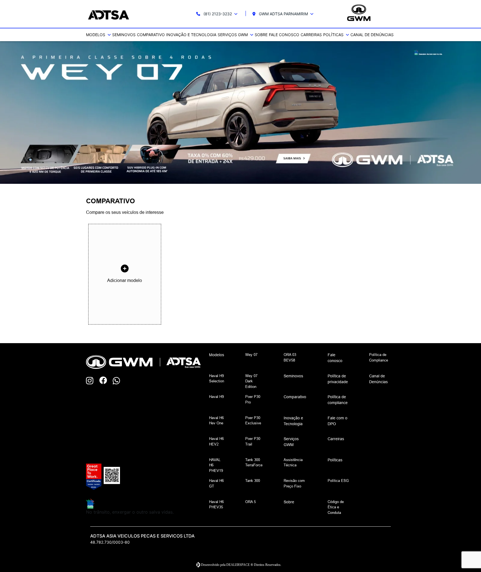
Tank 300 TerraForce (253, 462)
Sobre (261, 34)
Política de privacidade (338, 379)
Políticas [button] (334, 34)
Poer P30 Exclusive (253, 420)
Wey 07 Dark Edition (251, 381)
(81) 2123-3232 (217, 13)
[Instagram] (92, 381)
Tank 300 (252, 480)
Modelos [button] (96, 34)
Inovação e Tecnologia (191, 34)
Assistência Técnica (293, 462)
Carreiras (311, 34)
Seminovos (124, 34)
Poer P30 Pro (252, 399)
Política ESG (338, 480)
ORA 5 (250, 501)
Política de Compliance (378, 357)
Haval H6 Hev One (216, 420)
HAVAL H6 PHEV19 (216, 465)
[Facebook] (106, 381)
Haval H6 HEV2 (216, 441)
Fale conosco (284, 34)
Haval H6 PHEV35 (216, 504)
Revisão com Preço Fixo (294, 483)
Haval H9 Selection (216, 378)
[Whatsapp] (119, 381)
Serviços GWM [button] (233, 34)
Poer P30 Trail (252, 441)
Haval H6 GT (216, 483)
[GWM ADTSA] (127, 14)
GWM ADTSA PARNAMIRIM (283, 13)
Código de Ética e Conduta (336, 507)
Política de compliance (338, 400)
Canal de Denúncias (372, 34)
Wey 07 (251, 354)
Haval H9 (216, 396)
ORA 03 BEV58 (290, 357)
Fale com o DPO (337, 421)
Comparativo (151, 34)
